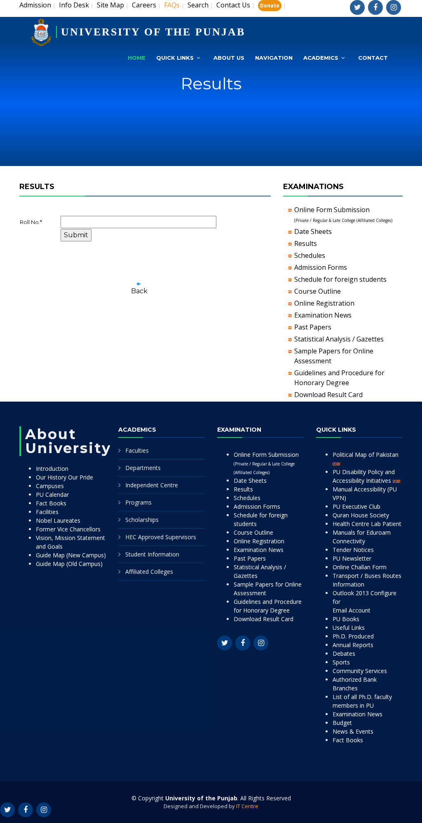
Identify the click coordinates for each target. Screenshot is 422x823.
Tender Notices (353, 550)
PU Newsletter (352, 558)
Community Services (360, 671)
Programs (138, 502)
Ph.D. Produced (353, 636)
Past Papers (312, 327)
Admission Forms (320, 267)
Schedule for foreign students (340, 279)
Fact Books (51, 503)
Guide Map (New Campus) (71, 555)
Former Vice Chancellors (68, 529)
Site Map (110, 4)
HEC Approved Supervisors (160, 537)
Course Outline (317, 291)
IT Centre (247, 806)
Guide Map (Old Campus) (69, 564)
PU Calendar (52, 494)
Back (139, 291)
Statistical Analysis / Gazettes (339, 339)
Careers (144, 4)
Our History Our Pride (64, 477)
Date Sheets (313, 231)
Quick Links (175, 57)
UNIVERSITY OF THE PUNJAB (153, 32)
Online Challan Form (360, 567)
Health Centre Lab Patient (367, 524)
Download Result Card (328, 394)
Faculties (137, 450)
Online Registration (324, 303)
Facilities (47, 512)
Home (136, 57)
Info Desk (74, 4)
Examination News (323, 315)
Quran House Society (361, 515)
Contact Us (233, 4)
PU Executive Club (356, 506)
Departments (143, 468)
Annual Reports (353, 645)
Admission (35, 4)
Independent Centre (151, 485)
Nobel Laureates (58, 520)
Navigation (274, 57)
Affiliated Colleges (149, 571)
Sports (341, 662)
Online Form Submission (266, 463)
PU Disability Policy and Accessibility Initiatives (364, 476)
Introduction (52, 468)
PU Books (346, 619)
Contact (373, 57)
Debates (344, 653)
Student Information (152, 554)
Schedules (309, 255)
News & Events (353, 731)
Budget (342, 723)
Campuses (50, 486)
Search (198, 4)
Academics (320, 57)
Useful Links (349, 627)
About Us (228, 57)
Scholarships (142, 520)
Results (305, 243)
